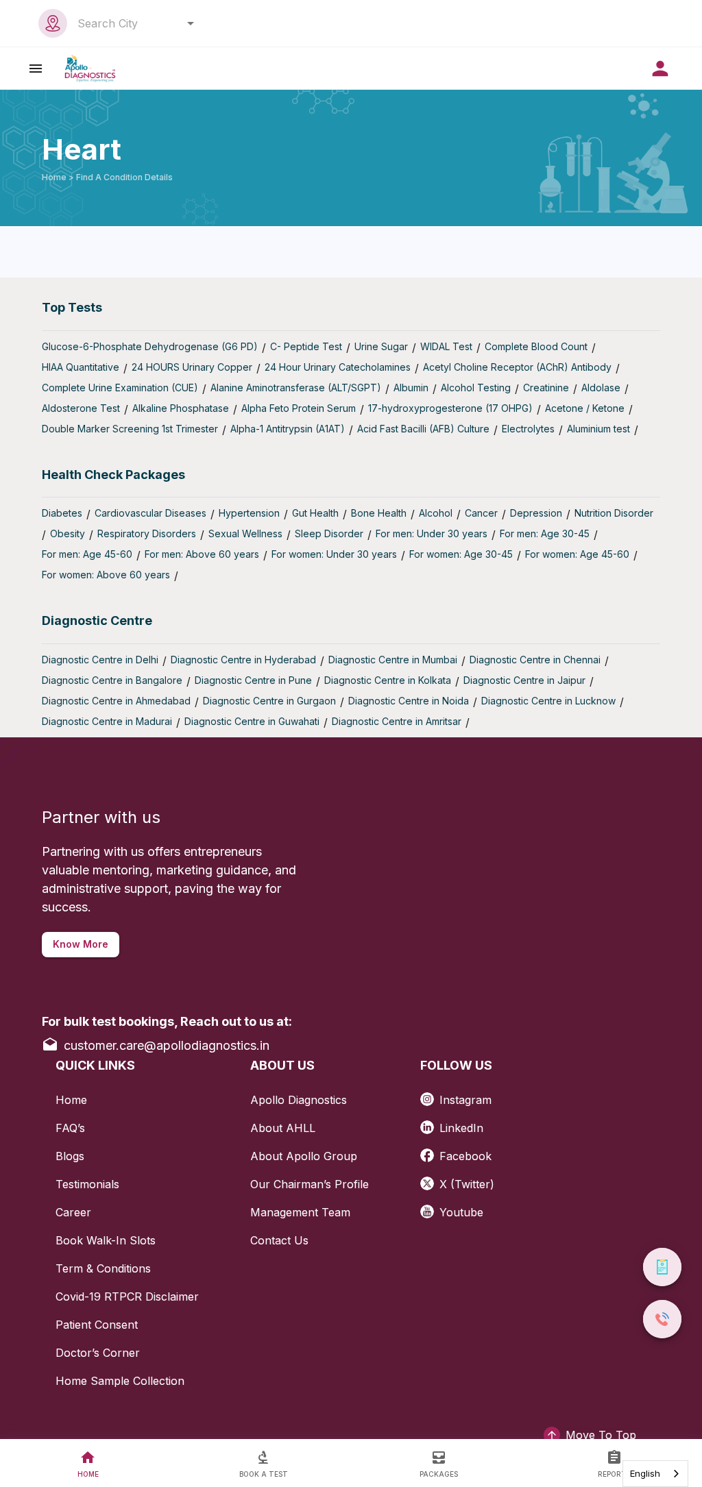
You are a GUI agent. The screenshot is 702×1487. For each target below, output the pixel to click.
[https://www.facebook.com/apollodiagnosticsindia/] (429, 1151)
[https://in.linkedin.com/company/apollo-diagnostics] (429, 1122)
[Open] (190, 23)
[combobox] (132, 23)
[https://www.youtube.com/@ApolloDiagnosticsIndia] (429, 1207)
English (645, 1473)
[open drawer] (35, 68)
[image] (90, 68)
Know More (80, 944)
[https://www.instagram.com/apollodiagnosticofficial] (429, 1094)
